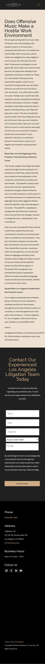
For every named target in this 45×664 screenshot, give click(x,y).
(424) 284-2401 (11, 517)
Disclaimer (20, 642)
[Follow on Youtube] (21, 571)
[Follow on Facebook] (11, 571)
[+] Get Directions (12, 543)
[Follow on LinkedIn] (16, 571)
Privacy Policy (10, 642)
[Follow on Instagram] (6, 571)
